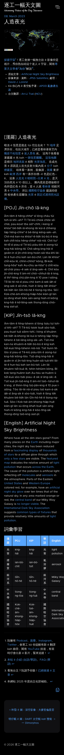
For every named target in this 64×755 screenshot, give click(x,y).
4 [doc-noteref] (32, 68)
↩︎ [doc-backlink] (49, 653)
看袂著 (46, 186)
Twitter (12, 644)
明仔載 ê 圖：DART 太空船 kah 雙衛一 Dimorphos (30, 721)
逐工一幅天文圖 (22, 6)
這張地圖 (50, 157)
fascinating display (26, 450)
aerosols (47, 475)
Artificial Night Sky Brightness (40, 74)
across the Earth (43, 467)
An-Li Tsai (27, 94)
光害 (31, 194)
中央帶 (14, 190)
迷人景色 (29, 153)
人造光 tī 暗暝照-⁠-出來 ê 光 (32, 178)
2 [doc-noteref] (18, 68)
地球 (52, 145)
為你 (22, 69)
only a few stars (14, 458)
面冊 (33, 640)
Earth (34, 442)
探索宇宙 (9, 60)
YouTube (34, 649)
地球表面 (18, 162)
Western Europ (39, 483)
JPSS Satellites (38, 78)
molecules (28, 475)
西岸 (19, 174)
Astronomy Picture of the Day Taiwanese (23, 10)
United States (13, 483)
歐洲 (12, 174)
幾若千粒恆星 (12, 153)
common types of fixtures (34, 512)
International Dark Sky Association (27, 508)
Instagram (45, 640)
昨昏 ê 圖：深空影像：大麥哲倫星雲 (32, 710)
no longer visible (28, 504)
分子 (50, 166)
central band (23, 500)
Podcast (22, 640)
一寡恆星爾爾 (33, 157)
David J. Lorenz (18, 82)
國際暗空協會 (37, 190)
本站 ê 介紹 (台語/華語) (22, 660)
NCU (38, 94)
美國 (49, 170)
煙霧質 (8, 170)
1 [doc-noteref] (15, 59)
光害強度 (39, 162)
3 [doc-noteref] (25, 68)
